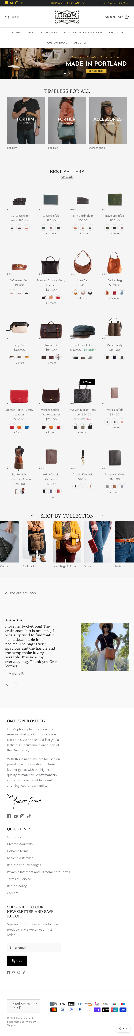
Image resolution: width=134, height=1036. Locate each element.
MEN (30, 32)
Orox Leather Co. (26, 1018)
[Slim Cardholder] (83, 197)
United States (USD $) (112, 3)
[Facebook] (6, 2)
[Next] (16, 684)
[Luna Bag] (83, 262)
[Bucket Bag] (114, 262)
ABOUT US (80, 42)
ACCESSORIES (48, 32)
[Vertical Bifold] (114, 392)
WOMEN (16, 32)
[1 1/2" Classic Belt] (19, 197)
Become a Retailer (20, 858)
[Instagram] (16, 2)
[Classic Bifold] (51, 197)
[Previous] (6, 684)
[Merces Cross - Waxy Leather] (51, 262)
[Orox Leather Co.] (67, 17)
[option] (67, 63)
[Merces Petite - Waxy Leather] (19, 392)
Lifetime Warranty (20, 844)
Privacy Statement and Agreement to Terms (38, 872)
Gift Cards (14, 837)
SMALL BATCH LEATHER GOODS (83, 32)
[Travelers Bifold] (114, 197)
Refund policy (17, 886)
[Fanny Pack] (19, 327)
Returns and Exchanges (24, 865)
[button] (65, 73)
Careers (12, 893)
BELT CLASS (116, 32)
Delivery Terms (17, 851)
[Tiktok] (21, 2)
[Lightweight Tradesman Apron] (19, 456)
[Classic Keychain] (83, 456)
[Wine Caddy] (114, 327)
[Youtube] (11, 2)
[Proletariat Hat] (83, 327)
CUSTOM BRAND (57, 42)
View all (67, 177)
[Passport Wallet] (114, 456)
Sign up (17, 961)
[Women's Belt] (19, 262)
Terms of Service (19, 879)
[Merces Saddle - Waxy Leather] (51, 392)
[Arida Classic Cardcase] (51, 456)
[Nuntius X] (51, 327)
